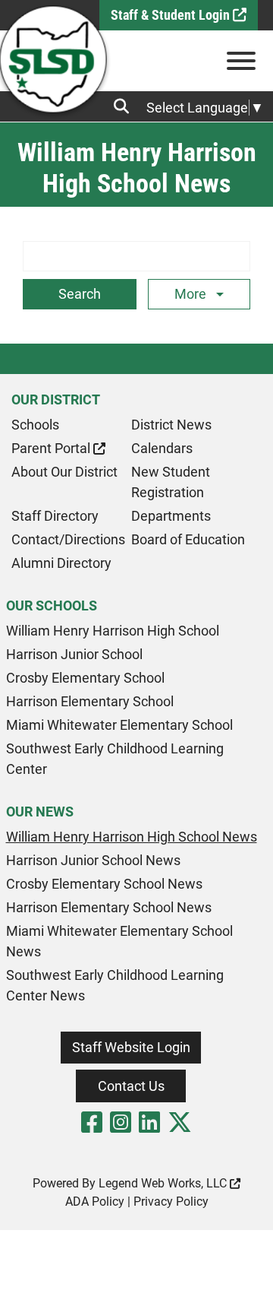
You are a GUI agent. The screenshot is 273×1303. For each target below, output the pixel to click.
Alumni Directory (61, 563)
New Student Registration (170, 482)
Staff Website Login (131, 1047)
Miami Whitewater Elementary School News (119, 941)
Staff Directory (55, 516)
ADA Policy (94, 1201)
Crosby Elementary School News (104, 884)
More (191, 294)
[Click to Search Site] (126, 106)
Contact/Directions (68, 539)
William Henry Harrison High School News (131, 837)
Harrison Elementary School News (109, 907)
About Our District (64, 472)
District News (171, 425)
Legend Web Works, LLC (164, 1183)
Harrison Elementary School (90, 701)
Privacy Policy (171, 1201)
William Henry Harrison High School (112, 631)
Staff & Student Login (172, 15)
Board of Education (188, 539)
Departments (171, 516)
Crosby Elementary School (85, 678)
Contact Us (131, 1086)
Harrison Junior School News (93, 860)
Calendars (162, 448)
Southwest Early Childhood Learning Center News (115, 985)
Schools (35, 425)
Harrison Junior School (74, 654)
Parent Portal (52, 448)
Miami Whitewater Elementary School (119, 725)
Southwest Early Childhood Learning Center (115, 758)
